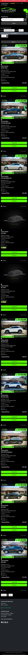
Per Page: (16, 30)
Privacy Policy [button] (12, 652)
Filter (14, 41)
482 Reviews (18, 3)
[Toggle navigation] (25, 10)
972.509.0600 (4, 5)
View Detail (23, 96)
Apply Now (14, 87)
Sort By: (1, 30)
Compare (14, 33)
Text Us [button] (14, 90)
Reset (14, 23)
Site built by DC (19, 652)
